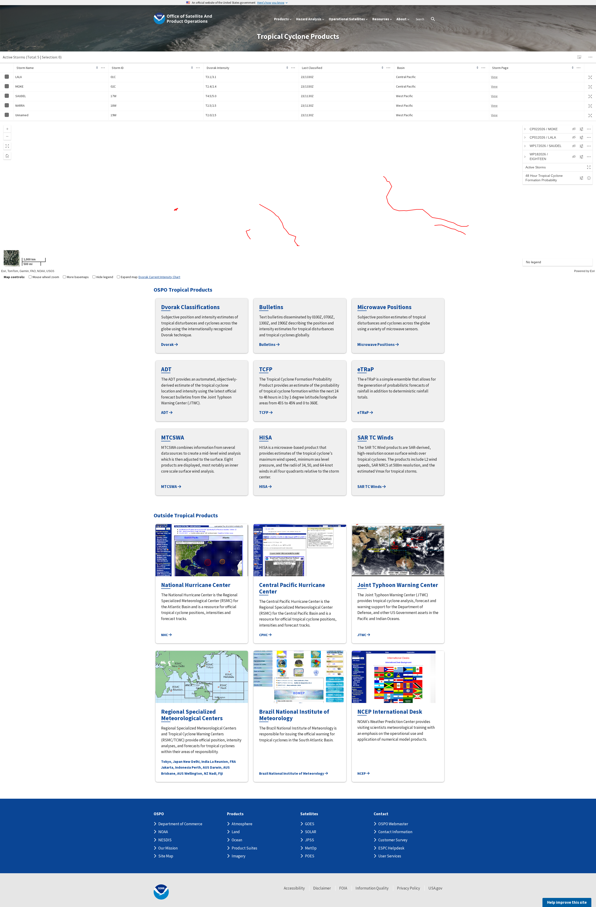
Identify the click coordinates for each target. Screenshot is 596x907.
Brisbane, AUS (172, 773)
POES (309, 856)
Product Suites (244, 848)
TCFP (264, 412)
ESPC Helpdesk (391, 848)
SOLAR (310, 831)
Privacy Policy (408, 888)
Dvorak (167, 344)
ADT (165, 412)
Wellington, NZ (196, 773)
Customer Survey (392, 839)
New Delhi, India (196, 761)
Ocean (237, 839)
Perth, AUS (200, 767)
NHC (165, 635)
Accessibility (294, 888)
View (494, 77)
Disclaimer (322, 888)
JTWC (362, 635)
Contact (381, 814)
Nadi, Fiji (216, 773)
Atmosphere (242, 823)
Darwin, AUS (220, 767)
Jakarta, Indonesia (176, 767)
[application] (298, 197)
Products (235, 814)
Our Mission (168, 848)
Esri (592, 271)
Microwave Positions (376, 344)
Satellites (309, 814)
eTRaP (363, 412)
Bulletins (267, 344)
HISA (263, 486)
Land (236, 831)
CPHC (263, 635)
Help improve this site (567, 902)
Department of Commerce (180, 823)
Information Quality (372, 888)
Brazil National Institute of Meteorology (292, 773)
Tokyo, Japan (172, 761)
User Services (389, 856)
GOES (309, 823)
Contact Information (395, 831)
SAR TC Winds (369, 486)
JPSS (309, 839)
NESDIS (165, 839)
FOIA (343, 888)
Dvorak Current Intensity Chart (159, 277)
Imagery (238, 856)
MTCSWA (169, 486)
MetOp (311, 848)
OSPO (159, 814)
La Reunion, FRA (223, 761)
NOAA (163, 831)
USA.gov (435, 888)
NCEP (361, 773)
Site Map (165, 856)
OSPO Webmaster (393, 823)
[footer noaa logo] (161, 892)
